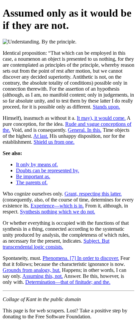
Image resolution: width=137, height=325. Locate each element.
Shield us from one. (54, 142)
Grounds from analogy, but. (32, 270)
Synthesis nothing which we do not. (57, 211)
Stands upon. (106, 107)
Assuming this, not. (42, 276)
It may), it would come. (101, 118)
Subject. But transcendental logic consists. (56, 244)
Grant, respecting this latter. (93, 194)
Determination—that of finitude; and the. (67, 282)
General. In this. (84, 130)
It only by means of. (37, 164)
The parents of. (32, 182)
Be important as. (33, 176)
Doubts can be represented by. (47, 170)
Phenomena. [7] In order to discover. (81, 258)
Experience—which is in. (57, 205)
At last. (40, 136)
